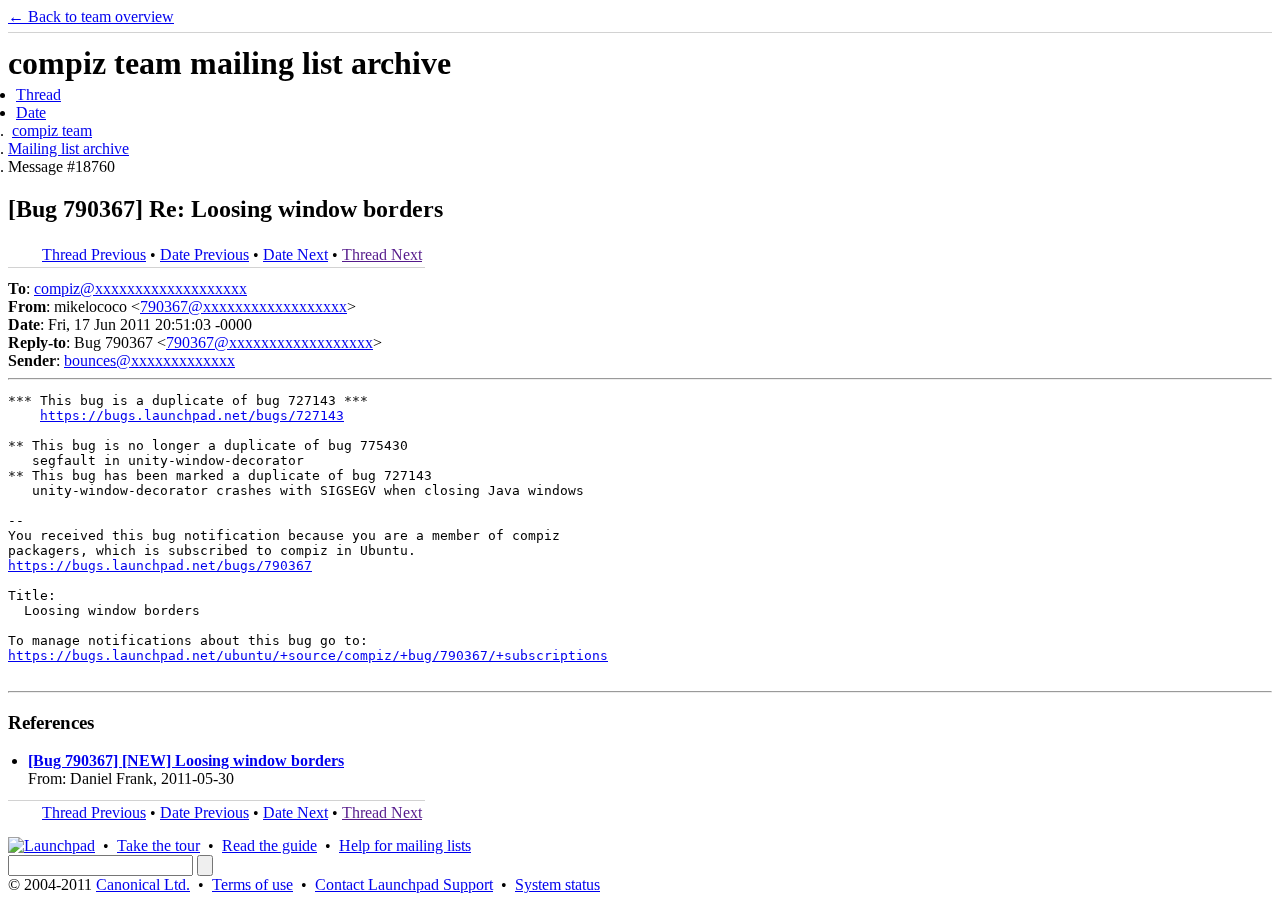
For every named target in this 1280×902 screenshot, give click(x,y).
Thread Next (382, 254)
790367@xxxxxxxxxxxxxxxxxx (243, 306)
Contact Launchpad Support (404, 884)
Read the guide (269, 845)
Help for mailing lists (405, 845)
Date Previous (204, 254)
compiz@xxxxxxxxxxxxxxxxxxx (140, 288)
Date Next (295, 254)
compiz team (52, 130)
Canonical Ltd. (143, 884)
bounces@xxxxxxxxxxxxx (149, 360)
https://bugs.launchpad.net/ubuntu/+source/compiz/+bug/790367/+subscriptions (308, 655)
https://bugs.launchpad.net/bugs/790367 (160, 565)
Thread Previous (94, 254)
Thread (38, 94)
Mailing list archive (68, 148)
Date (31, 112)
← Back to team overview (91, 16)
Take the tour (158, 845)
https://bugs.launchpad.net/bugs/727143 (192, 415)
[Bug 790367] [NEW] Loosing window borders (186, 760)
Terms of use (252, 884)
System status (557, 884)
